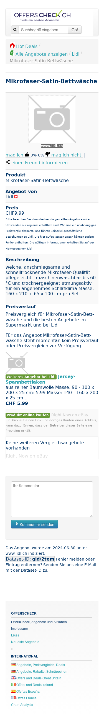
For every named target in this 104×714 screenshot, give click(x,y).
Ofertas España (28, 691)
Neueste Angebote (25, 641)
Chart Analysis (22, 704)
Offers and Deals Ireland (34, 684)
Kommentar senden (36, 524)
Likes (15, 635)
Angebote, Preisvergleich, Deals (40, 664)
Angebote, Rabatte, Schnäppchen (41, 671)
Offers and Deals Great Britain (38, 678)
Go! (75, 29)
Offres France (26, 697)
